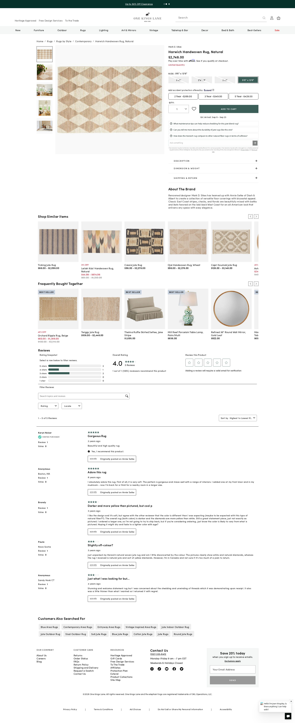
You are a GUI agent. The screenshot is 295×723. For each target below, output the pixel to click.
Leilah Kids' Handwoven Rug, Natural (97, 270)
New (17, 30)
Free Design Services (51, 20)
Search (183, 17)
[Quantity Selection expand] (186, 109)
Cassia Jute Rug (133, 265)
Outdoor (62, 30)
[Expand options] (256, 161)
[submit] (264, 18)
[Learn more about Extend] (213, 90)
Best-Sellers (254, 30)
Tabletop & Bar (179, 30)
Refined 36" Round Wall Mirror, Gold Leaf (228, 333)
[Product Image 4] (45, 126)
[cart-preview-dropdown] (278, 18)
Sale (277, 30)
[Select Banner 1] (166, 4)
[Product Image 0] (45, 54)
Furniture (39, 30)
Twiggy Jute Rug (90, 332)
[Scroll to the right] (256, 216)
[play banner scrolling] (169, 4)
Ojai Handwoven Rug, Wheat (184, 265)
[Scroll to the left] (250, 216)
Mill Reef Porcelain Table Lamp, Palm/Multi (185, 333)
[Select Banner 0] (164, 4)
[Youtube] (167, 669)
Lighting (103, 30)
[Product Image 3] (45, 108)
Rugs (83, 30)
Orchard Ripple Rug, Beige (53, 335)
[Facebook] (175, 669)
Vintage (153, 30)
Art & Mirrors (129, 30)
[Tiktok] (160, 669)
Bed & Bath (228, 30)
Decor (204, 30)
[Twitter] (182, 669)
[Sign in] (271, 18)
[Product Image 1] (45, 72)
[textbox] (178, 109)
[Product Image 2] (45, 90)
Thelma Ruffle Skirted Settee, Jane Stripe (143, 333)
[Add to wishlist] (194, 109)
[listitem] (49, 626)
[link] (213, 161)
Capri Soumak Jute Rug (224, 265)
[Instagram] (152, 669)
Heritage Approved (25, 20)
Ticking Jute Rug (47, 265)
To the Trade (72, 20)
